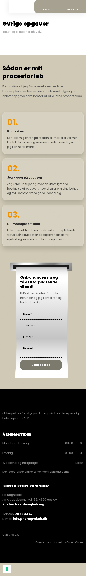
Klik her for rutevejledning (23, 504)
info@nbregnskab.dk (30, 519)
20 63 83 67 (24, 514)
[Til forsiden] (18, 6)
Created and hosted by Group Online (59, 542)
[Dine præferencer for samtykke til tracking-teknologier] (7, 569)
